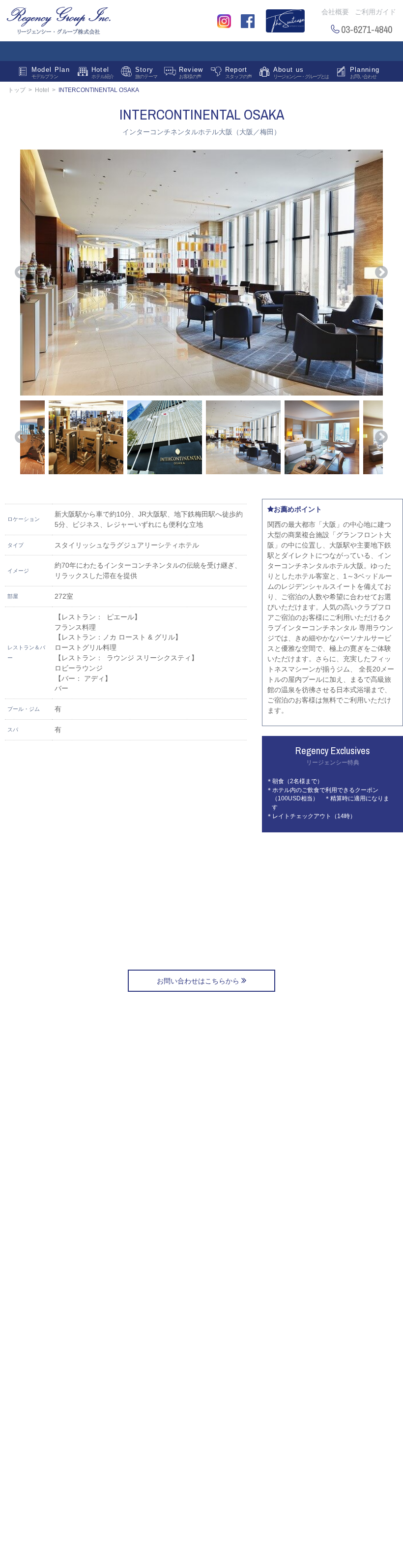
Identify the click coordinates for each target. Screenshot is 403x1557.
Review (191, 72)
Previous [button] (21, 272)
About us (300, 72)
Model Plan (50, 72)
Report (238, 72)
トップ (17, 90)
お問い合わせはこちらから (199, 981)
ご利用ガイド (375, 12)
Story (146, 72)
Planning (364, 72)
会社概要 (335, 12)
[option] (201, 273)
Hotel (102, 72)
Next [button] (381, 272)
